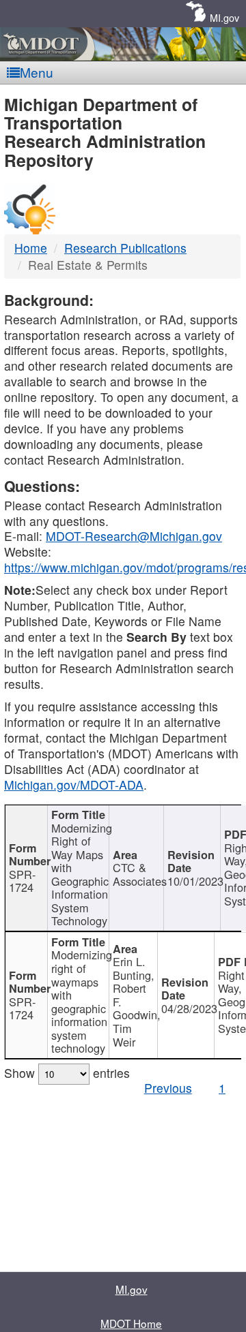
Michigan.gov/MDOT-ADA (74, 784)
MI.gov (224, 17)
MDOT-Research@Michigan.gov (134, 535)
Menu (36, 72)
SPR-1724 (22, 881)
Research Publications (125, 247)
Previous (168, 1087)
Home (30, 247)
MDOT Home (131, 1323)
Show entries (67, 1072)
